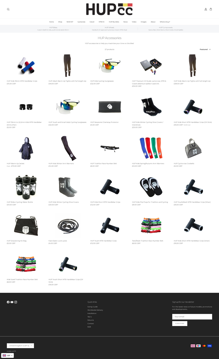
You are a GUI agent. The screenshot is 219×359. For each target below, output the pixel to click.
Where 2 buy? (165, 22)
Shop (60, 22)
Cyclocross (81, 22)
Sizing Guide (92, 307)
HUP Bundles (114, 22)
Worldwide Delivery (95, 310)
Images (143, 22)
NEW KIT (70, 22)
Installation (91, 313)
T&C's (89, 317)
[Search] (8, 9)
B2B (89, 327)
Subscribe (179, 323)
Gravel (92, 22)
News (125, 22)
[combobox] (7, 355)
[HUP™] (109, 9)
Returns (90, 320)
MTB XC (101, 22)
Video (134, 22)
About (153, 22)
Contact (90, 323)
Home (51, 22)
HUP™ (14, 351)
